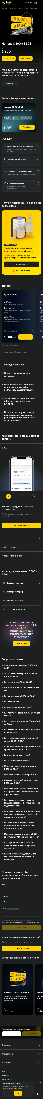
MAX (3, 1071)
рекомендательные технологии (12, 1088)
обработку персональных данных (13, 922)
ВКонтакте (5, 1075)
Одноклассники (7, 1079)
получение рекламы (32, 922)
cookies (17, 1087)
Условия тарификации (11, 345)
